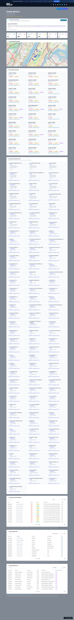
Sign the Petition (63, 20)
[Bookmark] (51, 5)
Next (64, 524)
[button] (68, 618)
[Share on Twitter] (64, 5)
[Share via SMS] (58, 5)
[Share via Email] (67, 5)
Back (9, 8)
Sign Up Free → (56, 1)
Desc (64, 499)
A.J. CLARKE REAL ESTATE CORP (51, 26)
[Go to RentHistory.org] (9, 4)
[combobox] (56, 499)
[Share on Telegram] (62, 5)
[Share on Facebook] (56, 5)
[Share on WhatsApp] (60, 5)
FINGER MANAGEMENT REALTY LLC (39, 26)
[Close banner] (72, 1)
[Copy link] (53, 5)
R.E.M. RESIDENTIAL (59, 26)
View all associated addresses (12, 29)
